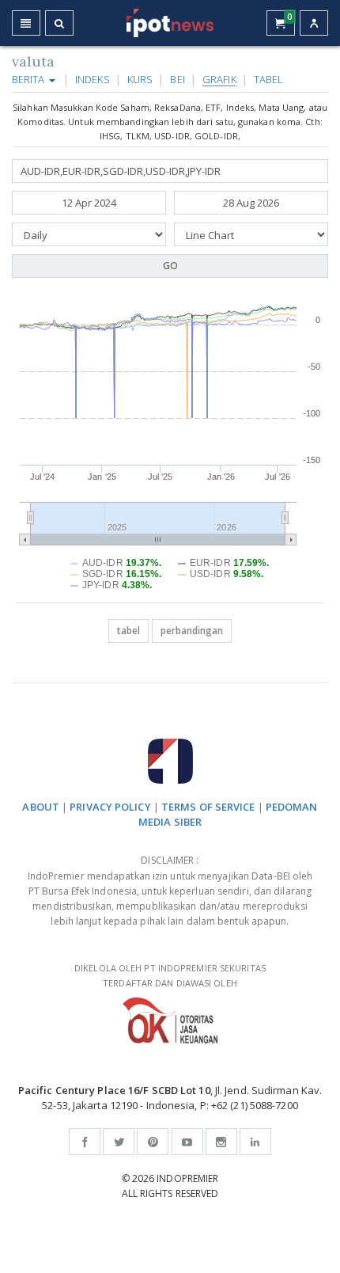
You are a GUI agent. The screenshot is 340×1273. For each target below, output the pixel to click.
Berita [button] (29, 79)
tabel (128, 630)
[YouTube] (187, 1141)
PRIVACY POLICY (110, 807)
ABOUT (40, 807)
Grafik (219, 79)
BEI (177, 79)
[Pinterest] (152, 1141)
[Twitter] (118, 1141)
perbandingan (192, 630)
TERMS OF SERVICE (208, 807)
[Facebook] (84, 1141)
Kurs (140, 79)
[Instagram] (221, 1141)
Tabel (269, 79)
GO (170, 265)
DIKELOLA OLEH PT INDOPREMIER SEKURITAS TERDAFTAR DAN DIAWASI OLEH (170, 975)
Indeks (92, 79)
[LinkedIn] (255, 1141)
